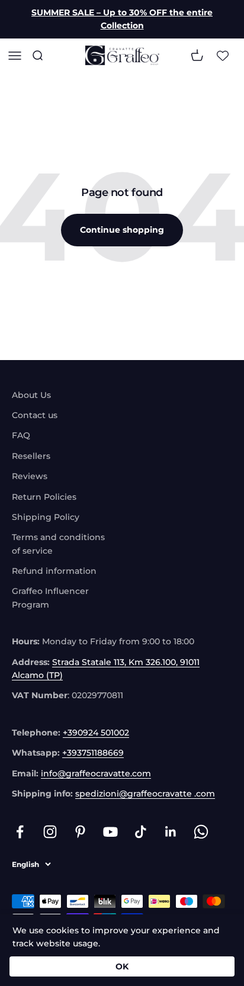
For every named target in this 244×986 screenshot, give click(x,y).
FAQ (21, 435)
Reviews (29, 476)
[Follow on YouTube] (110, 832)
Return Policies (44, 497)
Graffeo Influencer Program (50, 597)
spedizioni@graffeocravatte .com (145, 793)
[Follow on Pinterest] (80, 832)
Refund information (54, 571)
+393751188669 (93, 752)
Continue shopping (122, 229)
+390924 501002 (96, 732)
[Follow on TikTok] (141, 832)
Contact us (34, 415)
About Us (31, 395)
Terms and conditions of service (58, 543)
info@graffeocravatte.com (96, 773)
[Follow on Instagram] (50, 832)
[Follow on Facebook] (20, 832)
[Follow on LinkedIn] (171, 832)
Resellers (31, 456)
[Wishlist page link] (223, 55)
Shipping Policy (45, 517)
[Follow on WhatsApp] (201, 832)
